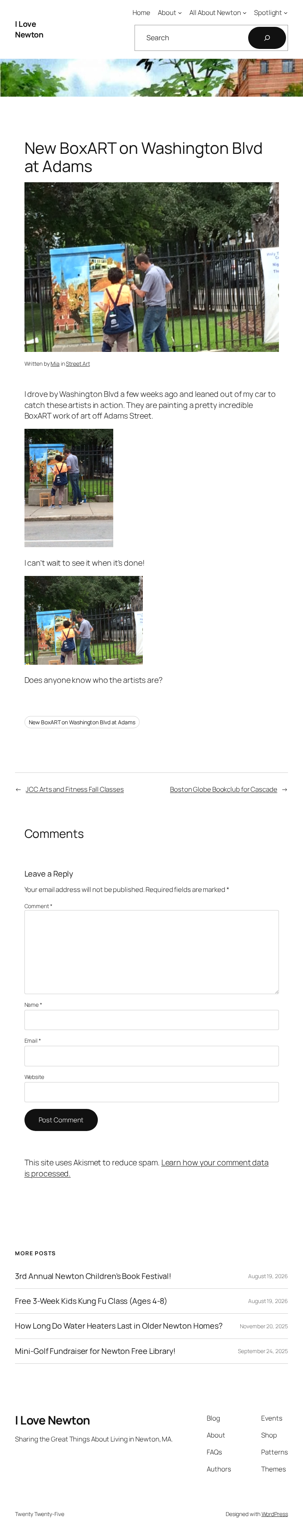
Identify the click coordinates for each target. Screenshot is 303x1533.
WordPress (275, 1514)
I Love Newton (29, 29)
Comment (38, 906)
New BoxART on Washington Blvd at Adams (82, 722)
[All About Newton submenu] (245, 13)
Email (32, 1040)
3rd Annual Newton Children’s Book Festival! (93, 1276)
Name (33, 1004)
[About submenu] (180, 13)
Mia (55, 363)
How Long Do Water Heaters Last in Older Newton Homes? (119, 1326)
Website (34, 1077)
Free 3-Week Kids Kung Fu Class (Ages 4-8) (91, 1301)
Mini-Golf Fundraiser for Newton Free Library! (95, 1351)
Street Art (78, 363)
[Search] (267, 38)
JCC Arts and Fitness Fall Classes (75, 789)
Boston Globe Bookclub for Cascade (223, 789)
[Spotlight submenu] (286, 13)
